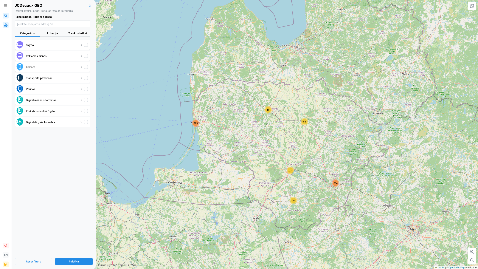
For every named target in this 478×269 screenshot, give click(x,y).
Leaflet (441, 267)
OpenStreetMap (456, 267)
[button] (293, 200)
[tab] (27, 33)
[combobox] (52, 24)
